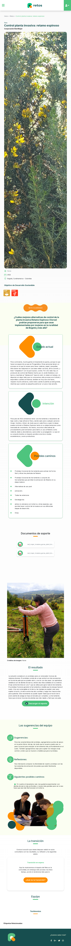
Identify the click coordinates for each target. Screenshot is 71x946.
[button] (67, 5)
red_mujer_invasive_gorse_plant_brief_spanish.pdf (40, 544)
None (9, 271)
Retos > (13, 16)
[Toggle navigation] (3, 5)
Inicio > (7, 16)
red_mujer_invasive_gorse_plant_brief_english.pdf (40, 553)
